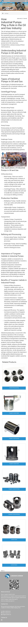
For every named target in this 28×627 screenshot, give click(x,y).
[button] (26, 1)
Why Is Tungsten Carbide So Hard (8, 594)
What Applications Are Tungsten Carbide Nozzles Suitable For (13, 596)
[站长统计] (1, 619)
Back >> (3, 570)
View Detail (23, 392)
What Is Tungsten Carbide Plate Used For (9, 599)
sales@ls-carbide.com (6, 614)
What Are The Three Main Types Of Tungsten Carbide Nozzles (13, 597)
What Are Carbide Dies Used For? (7, 601)
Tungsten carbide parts (11, 287)
